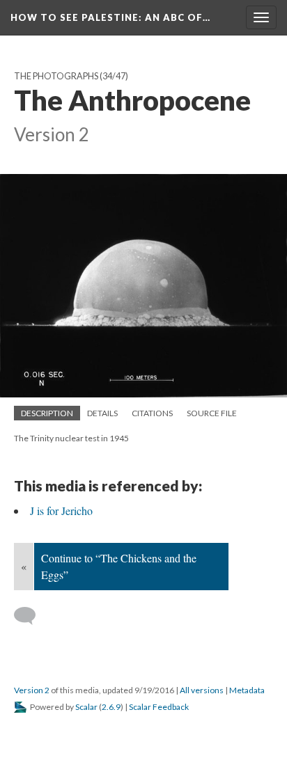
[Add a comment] (31, 616)
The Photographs (56, 76)
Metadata (247, 690)
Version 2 (31, 690)
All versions (202, 690)
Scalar (86, 707)
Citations (152, 413)
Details (102, 413)
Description (47, 413)
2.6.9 (111, 707)
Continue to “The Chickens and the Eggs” (118, 566)
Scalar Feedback (159, 707)
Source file (212, 413)
